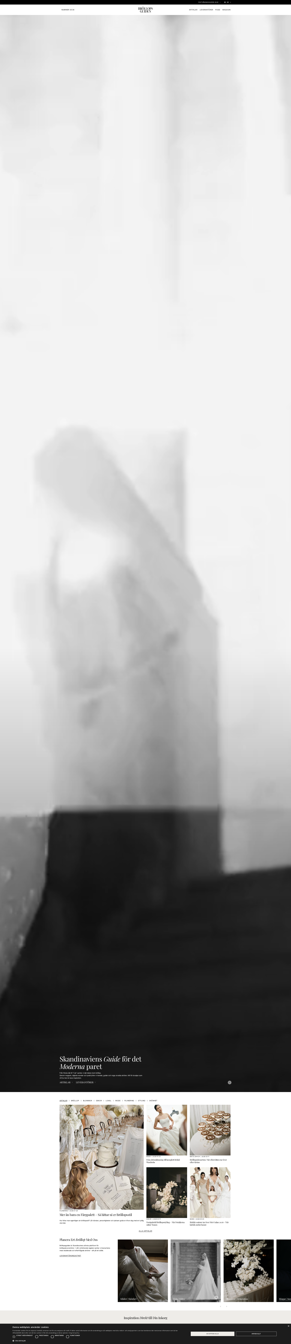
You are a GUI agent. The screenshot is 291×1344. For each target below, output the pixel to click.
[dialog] (145, 1334)
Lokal (108, 1101)
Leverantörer (206, 10)
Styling (141, 1101)
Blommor (87, 1101)
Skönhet (153, 1101)
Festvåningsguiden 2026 (208, 2)
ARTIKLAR (65, 1082)
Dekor (99, 1101)
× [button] (288, 1326)
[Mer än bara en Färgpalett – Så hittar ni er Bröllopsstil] (102, 1166)
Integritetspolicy (74, 1333)
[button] (221, 1306)
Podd (217, 10)
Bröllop (75, 1101)
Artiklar (193, 10)
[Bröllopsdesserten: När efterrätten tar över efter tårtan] (210, 1135)
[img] (145, 9)
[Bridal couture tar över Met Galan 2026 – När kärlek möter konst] (210, 1197)
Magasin (226, 10)
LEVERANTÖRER (84, 1082)
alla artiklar (145, 1231)
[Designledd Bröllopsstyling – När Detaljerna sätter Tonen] (166, 1197)
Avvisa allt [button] (256, 1334)
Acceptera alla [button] (212, 1334)
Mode (117, 1101)
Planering (129, 1101)
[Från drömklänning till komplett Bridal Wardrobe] (166, 1135)
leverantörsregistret (70, 1256)
